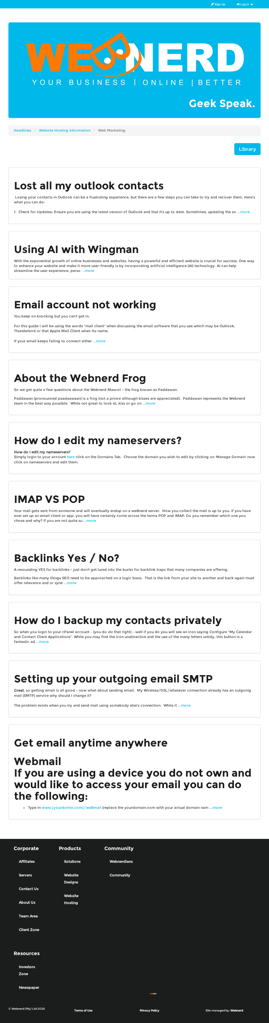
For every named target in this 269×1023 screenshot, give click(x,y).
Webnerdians (121, 861)
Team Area (28, 916)
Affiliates (27, 861)
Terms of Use (83, 1010)
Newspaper (29, 987)
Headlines (22, 130)
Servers (25, 875)
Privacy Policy (149, 1010)
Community (120, 875)
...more (243, 212)
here (71, 457)
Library (247, 149)
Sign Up (219, 4)
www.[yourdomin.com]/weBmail (71, 807)
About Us (27, 902)
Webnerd (236, 1010)
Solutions (72, 861)
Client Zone (29, 929)
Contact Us (29, 889)
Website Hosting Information (64, 130)
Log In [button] (245, 4)
